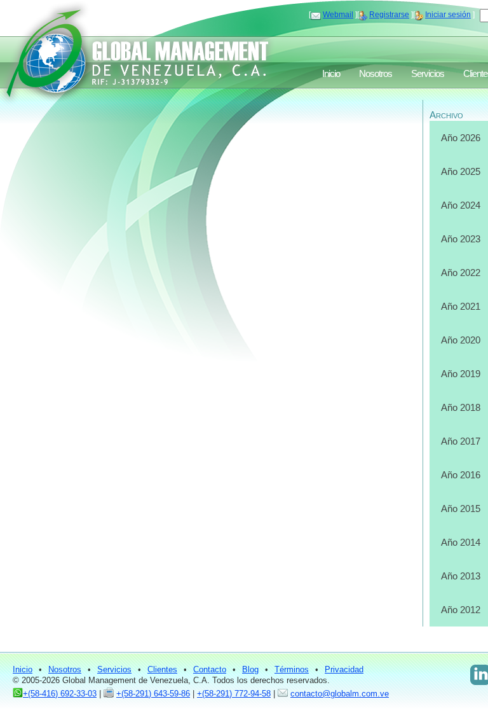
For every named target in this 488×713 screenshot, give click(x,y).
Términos (291, 669)
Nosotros (375, 74)
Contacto (209, 669)
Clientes (162, 669)
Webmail (338, 14)
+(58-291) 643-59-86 (153, 693)
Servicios (427, 74)
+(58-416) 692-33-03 (60, 693)
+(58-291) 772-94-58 (234, 693)
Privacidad (344, 669)
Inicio (331, 74)
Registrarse (389, 14)
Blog (250, 669)
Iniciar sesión (448, 14)
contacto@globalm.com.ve (339, 693)
